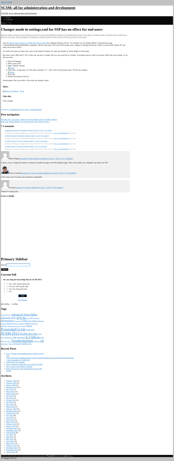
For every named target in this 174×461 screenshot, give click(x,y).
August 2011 (10, 452)
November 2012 (12, 428)
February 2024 (11, 381)
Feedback (9, 19)
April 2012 (10, 441)
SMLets (35, 337)
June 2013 (9, 417)
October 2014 (11, 400)
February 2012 (11, 445)
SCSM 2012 (10, 333)
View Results (22, 300)
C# (31, 318)
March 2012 (10, 443)
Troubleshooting (15, 110)
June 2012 (9, 437)
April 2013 (10, 420)
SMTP (42, 337)
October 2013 (11, 413)
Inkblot (70, 456)
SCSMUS (7, 146)
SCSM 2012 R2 (28, 333)
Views (10, 344)
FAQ (24, 320)
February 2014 (11, 409)
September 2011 (12, 450)
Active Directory (6, 315)
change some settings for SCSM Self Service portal (27, 43)
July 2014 (9, 402)
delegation (36, 318)
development (7, 320)
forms (30, 321)
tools (9, 341)
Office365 (4, 326)
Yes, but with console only (18, 286)
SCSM (21, 329)
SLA (27, 337)
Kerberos (14, 323)
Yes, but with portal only (18, 289)
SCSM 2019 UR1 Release (15, 362)
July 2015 (9, 396)
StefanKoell (8, 135)
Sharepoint (21, 337)
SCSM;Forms (8, 337)
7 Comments (57, 37)
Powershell (9, 329)
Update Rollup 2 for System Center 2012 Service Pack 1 (25, 122)
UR (42, 340)
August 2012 (10, 433)
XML (30, 344)
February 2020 (11, 383)
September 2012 (12, 430)
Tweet (22, 91)
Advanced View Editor (24, 314)
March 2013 (10, 422)
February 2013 (11, 424)
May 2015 (9, 398)
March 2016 (10, 392)
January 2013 (11, 426)
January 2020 (11, 385)
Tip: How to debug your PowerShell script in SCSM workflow (29, 119)
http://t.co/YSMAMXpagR (61, 133)
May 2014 (9, 404)
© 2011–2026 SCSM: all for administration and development (23, 456)
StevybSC (7, 141)
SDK (14, 337)
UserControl (4, 344)
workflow (24, 344)
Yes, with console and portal (19, 284)
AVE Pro (21, 317)
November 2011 (12, 448)
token (5, 341)
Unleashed (37, 341)
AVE (13, 318)
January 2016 (11, 394)
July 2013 (9, 415)
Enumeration (18, 321)
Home (8, 17)
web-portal (16, 344)
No (10, 291)
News (27, 323)
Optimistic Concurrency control (17, 326)
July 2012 (9, 435)
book (28, 318)
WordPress (59, 456)
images (9, 323)
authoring (5, 318)
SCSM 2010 (30, 330)
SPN (2, 341)
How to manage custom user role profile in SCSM (24, 364)
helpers (34, 321)
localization (21, 323)
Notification (34, 323)
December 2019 (11, 387)
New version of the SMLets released (19, 367)
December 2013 (11, 411)
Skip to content (6, 2)
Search (3, 265)
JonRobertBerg (8, 130)
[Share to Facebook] (10, 91)
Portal (27, 110)
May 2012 (9, 439)
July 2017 (9, 389)
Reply (50, 130)
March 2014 (10, 407)
